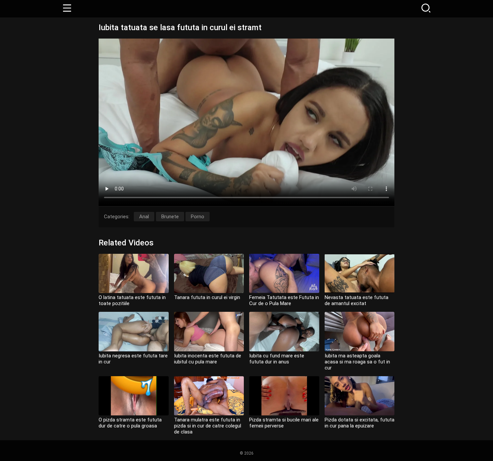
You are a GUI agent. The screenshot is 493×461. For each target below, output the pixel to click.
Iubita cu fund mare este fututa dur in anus (276, 359)
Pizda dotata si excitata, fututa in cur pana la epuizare (359, 423)
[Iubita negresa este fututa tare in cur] (134, 331)
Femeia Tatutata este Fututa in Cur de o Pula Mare (284, 300)
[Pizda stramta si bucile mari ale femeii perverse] (284, 395)
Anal (144, 217)
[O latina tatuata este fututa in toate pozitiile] (134, 273)
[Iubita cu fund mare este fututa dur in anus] (284, 331)
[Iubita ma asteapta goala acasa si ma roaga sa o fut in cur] (360, 331)
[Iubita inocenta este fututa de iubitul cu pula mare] (209, 331)
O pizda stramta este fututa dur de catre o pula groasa (130, 423)
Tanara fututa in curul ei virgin (207, 297)
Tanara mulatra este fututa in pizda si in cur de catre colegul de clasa (207, 426)
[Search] (426, 9)
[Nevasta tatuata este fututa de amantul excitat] (360, 273)
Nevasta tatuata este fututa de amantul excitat (356, 300)
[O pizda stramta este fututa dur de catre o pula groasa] (134, 395)
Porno (197, 217)
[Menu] (67, 9)
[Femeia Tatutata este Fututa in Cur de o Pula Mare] (284, 273)
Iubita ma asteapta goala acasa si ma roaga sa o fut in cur (357, 362)
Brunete (170, 217)
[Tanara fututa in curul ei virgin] (209, 273)
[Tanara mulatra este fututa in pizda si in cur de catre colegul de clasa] (209, 395)
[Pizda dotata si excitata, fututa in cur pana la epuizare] (360, 395)
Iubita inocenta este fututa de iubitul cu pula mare (207, 359)
